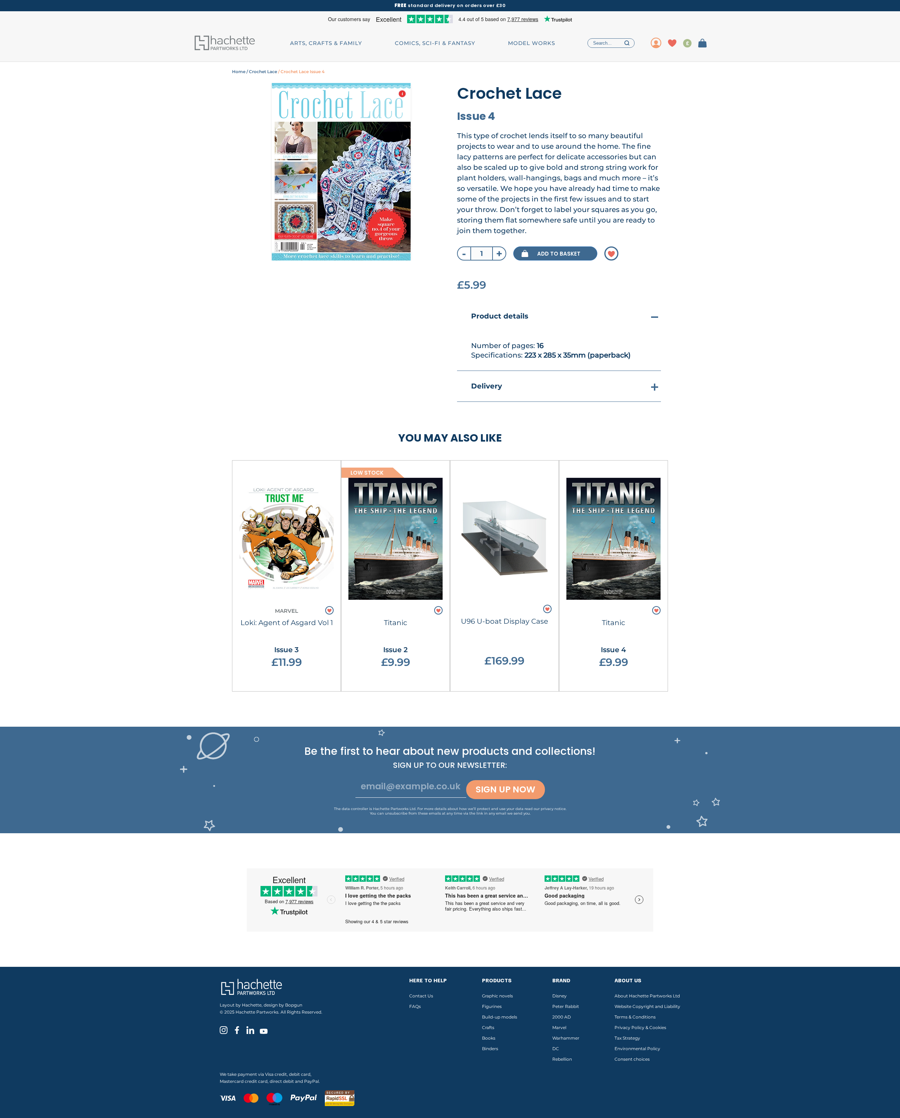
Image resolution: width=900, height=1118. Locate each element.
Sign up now (505, 789)
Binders (490, 1048)
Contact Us (421, 995)
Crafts (488, 1027)
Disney (559, 995)
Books (488, 1038)
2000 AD (561, 1017)
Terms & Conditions (635, 1017)
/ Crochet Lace (261, 71)
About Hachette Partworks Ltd (647, 995)
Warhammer (565, 1038)
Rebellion (562, 1059)
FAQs (415, 1006)
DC (555, 1048)
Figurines (492, 1006)
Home (238, 71)
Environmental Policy (637, 1048)
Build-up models (499, 1017)
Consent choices (632, 1059)
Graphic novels (497, 995)
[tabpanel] (341, 172)
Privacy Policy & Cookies (640, 1027)
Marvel (559, 1027)
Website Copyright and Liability (647, 1006)
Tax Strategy (627, 1038)
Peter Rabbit (565, 1006)
